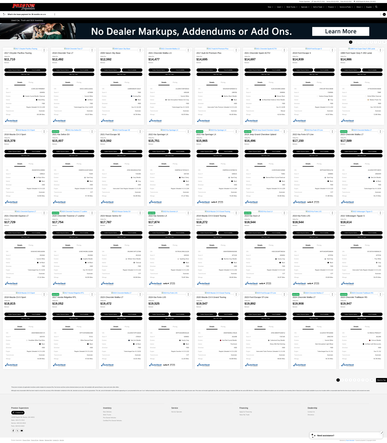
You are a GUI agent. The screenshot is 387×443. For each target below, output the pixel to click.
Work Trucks (107, 414)
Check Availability (36, 70)
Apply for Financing (245, 412)
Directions (311, 414)
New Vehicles (107, 412)
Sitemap (41, 440)
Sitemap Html (48, 440)
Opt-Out (62, 440)
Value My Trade (244, 414)
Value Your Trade (25, 74)
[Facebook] (13, 431)
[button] (44, 50)
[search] (376, 7)
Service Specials (176, 412)
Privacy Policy (26, 440)
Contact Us (19, 412)
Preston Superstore (16, 440)
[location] (354, 1)
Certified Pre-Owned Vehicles (112, 420)
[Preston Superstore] (28, 7)
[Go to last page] (384, 42)
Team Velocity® (350, 440)
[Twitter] (17, 431)
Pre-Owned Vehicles (109, 417)
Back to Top (381, 380)
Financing (243, 408)
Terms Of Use (34, 440)
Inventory (107, 408)
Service (174, 408)
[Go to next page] (379, 42)
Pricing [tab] (31, 82)
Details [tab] (19, 82)
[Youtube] (22, 431)
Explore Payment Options (14, 70)
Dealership (312, 408)
